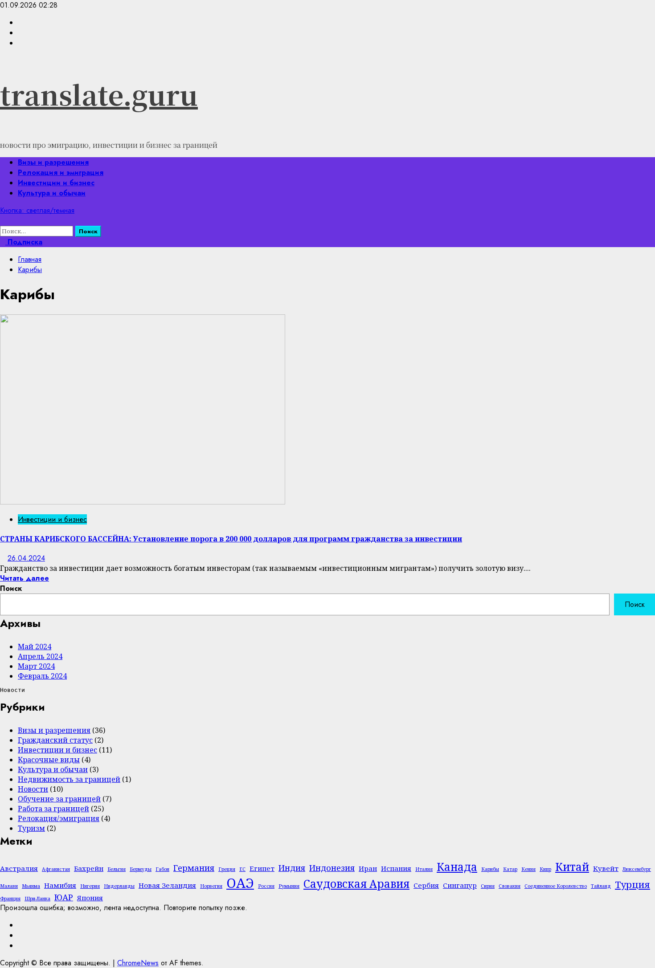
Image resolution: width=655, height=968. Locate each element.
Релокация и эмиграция (60, 172)
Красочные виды (49, 760)
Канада (457, 866)
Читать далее (24, 578)
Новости (33, 789)
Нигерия (90, 886)
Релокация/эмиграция (58, 818)
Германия (193, 867)
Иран (368, 868)
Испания (396, 868)
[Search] (2, 221)
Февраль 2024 (42, 676)
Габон (162, 869)
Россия (266, 886)
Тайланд (601, 886)
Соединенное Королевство (555, 886)
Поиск (11, 588)
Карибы (490, 869)
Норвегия (211, 886)
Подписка (23, 242)
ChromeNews (138, 963)
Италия (424, 869)
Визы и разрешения (53, 162)
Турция (632, 884)
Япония (90, 897)
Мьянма (31, 886)
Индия (291, 867)
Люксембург (636, 869)
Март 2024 (36, 666)
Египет (262, 868)
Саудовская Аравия (356, 883)
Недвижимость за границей (69, 779)
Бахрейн (88, 868)
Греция (226, 869)
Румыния (288, 886)
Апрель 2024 (40, 656)
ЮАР (63, 897)
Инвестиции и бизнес (56, 183)
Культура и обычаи (52, 193)
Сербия (426, 885)
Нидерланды (119, 886)
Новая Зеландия (167, 885)
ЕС (242, 869)
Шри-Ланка (37, 898)
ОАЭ (240, 883)
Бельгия (116, 869)
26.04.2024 (26, 558)
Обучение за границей (59, 799)
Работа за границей (53, 808)
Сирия (488, 886)
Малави (9, 886)
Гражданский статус (55, 740)
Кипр (545, 869)
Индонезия (332, 867)
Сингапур (460, 885)
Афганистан (56, 869)
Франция (10, 898)
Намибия (60, 885)
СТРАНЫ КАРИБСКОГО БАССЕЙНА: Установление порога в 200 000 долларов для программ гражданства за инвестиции (231, 539)
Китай (572, 866)
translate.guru (99, 94)
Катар (510, 869)
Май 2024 (34, 646)
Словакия (509, 886)
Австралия (19, 868)
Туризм (31, 828)
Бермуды (140, 869)
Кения (528, 869)
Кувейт (605, 868)
